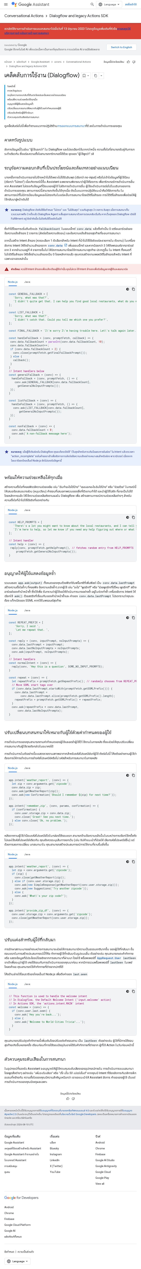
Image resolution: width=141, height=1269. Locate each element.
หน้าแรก (8, 61)
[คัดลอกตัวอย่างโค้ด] (133, 289)
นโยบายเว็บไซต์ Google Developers (78, 1114)
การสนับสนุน (10, 1166)
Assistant (41, 4)
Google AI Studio (105, 1160)
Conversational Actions (24, 16)
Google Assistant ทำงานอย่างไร (21, 1154)
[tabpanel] (70, 365)
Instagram (56, 1154)
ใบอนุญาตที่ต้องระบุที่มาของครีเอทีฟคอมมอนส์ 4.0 (65, 1110)
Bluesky (54, 1148)
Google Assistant (40, 61)
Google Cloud (103, 1172)
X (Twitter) (56, 1166)
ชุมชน (7, 1172)
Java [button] (27, 281)
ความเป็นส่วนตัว (26, 1251)
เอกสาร (57, 61)
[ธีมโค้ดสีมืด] (128, 289)
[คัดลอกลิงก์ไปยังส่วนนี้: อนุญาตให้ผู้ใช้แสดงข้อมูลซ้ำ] (59, 574)
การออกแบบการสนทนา (71, 126)
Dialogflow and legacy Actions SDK (78, 16)
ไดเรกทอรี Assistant (15, 1160)
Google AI (9, 1230)
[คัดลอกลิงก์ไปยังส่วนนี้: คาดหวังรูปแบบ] (36, 140)
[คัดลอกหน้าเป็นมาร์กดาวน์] (95, 76)
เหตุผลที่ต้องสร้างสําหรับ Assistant (22, 1148)
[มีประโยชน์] (128, 62)
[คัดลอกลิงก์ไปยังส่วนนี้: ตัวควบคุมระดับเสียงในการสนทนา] (69, 1059)
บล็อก (53, 1142)
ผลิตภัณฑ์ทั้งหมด (13, 1236)
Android (100, 1142)
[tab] (13, 281)
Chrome (100, 1148)
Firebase (100, 1154)
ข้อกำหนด (9, 1251)
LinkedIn (54, 1160)
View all (99, 1183)
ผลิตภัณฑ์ (21, 61)
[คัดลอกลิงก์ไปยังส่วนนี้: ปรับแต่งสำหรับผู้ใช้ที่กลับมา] (59, 940)
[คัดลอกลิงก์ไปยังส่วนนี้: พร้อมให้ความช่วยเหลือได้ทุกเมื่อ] (66, 478)
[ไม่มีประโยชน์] (134, 62)
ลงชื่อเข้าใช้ (131, 4)
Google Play (102, 1177)
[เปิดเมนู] (6, 4)
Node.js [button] (13, 281)
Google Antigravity (106, 1166)
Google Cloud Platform (17, 1224)
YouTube (55, 1172)
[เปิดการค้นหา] (92, 4)
